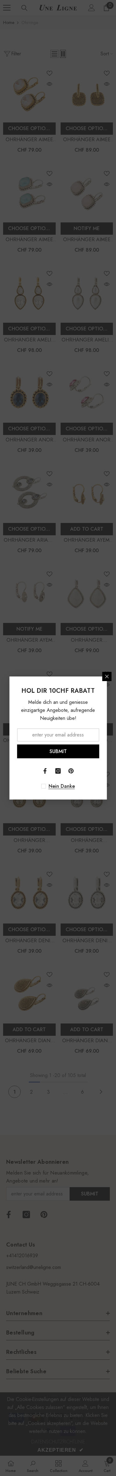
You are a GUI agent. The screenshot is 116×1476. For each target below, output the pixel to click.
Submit (58, 751)
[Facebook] (45, 770)
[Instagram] (58, 770)
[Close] (106, 676)
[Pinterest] (71, 770)
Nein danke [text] (62, 786)
